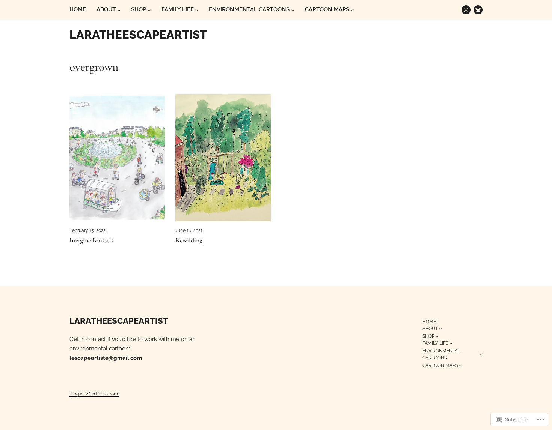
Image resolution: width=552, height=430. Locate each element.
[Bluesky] (478, 9)
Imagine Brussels (91, 240)
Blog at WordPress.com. (94, 394)
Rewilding (188, 240)
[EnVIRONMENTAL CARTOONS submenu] (292, 10)
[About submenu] (119, 10)
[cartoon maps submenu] (352, 10)
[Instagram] (466, 9)
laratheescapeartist (138, 34)
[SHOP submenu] (149, 10)
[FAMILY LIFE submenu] (196, 10)
